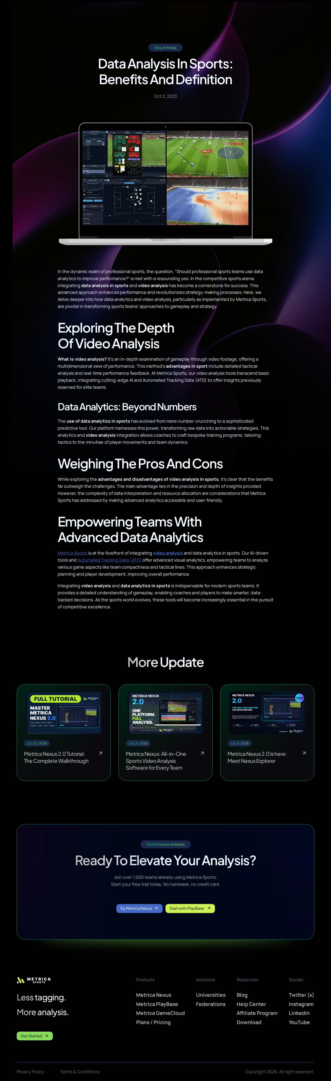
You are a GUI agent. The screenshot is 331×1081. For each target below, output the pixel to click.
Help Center (251, 1003)
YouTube (299, 1022)
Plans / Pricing (153, 1022)
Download (249, 1022)
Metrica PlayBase (157, 1003)
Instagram (301, 1003)
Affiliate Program (257, 1013)
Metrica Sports (72, 553)
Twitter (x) (301, 994)
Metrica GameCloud (160, 1013)
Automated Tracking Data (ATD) (110, 560)
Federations (211, 1003)
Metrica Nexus (153, 994)
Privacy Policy (30, 1071)
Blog (242, 994)
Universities (211, 994)
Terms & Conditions (79, 1071)
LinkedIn (299, 1013)
